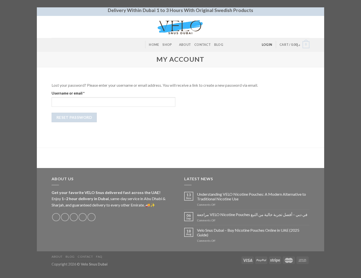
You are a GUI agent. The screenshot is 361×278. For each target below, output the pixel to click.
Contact (202, 45)
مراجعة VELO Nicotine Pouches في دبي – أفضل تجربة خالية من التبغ (252, 214)
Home (154, 45)
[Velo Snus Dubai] (180, 26)
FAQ (99, 256)
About (185, 45)
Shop (167, 45)
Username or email (75, 93)
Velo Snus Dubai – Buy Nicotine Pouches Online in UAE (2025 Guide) (248, 232)
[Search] (139, 44)
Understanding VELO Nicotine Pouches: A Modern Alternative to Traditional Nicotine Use (251, 196)
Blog (218, 45)
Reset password (74, 117)
